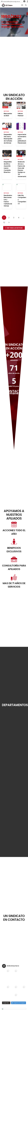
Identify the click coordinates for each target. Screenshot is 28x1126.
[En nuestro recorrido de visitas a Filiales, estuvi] (6, 997)
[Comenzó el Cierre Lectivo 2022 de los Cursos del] (14, 981)
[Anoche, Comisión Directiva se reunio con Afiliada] (6, 981)
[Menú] (22, 5)
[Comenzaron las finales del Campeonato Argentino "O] (14, 989)
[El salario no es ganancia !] (22, 997)
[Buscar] (26, 5)
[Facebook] (24, 1)
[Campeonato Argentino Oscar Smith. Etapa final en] (6, 989)
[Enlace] (7, 5)
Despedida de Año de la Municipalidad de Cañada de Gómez (9, 138)
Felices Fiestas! (20, 115)
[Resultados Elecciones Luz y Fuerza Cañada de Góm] (14, 973)
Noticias (6, 111)
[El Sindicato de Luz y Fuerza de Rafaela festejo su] (22, 989)
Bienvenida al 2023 (8, 115)
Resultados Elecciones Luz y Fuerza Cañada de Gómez (8, 200)
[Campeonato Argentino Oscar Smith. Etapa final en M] (22, 981)
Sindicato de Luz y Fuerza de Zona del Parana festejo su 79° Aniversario (22, 169)
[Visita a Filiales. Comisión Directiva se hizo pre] (14, 997)
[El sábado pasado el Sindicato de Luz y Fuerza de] (6, 973)
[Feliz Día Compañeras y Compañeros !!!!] (22, 973)
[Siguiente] (9, 222)
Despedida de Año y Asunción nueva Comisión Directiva (8, 167)
